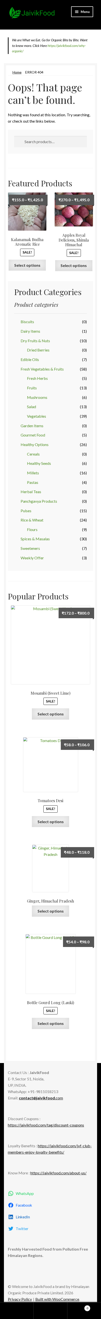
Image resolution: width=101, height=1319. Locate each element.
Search (50, 1310)
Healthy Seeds (39, 463)
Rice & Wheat (32, 520)
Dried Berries (38, 350)
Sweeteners (30, 548)
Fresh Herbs (37, 378)
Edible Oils (30, 359)
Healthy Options (35, 444)
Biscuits (27, 321)
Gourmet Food (33, 435)
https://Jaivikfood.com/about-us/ (58, 1172)
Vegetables (36, 416)
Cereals (33, 454)
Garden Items (32, 425)
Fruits (32, 387)
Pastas (32, 482)
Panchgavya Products (39, 501)
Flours (32, 529)
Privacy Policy (20, 1299)
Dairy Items (30, 331)
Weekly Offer (32, 557)
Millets (33, 472)
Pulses (26, 510)
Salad (31, 406)
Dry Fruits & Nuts (35, 340)
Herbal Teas (31, 491)
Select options (27, 265)
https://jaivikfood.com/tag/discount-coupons (46, 1125)
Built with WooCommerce (57, 1299)
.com (41, 1098)
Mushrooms (37, 397)
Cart (77, 1306)
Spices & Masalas (35, 538)
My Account (17, 1310)
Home (17, 72)
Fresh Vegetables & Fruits (42, 369)
